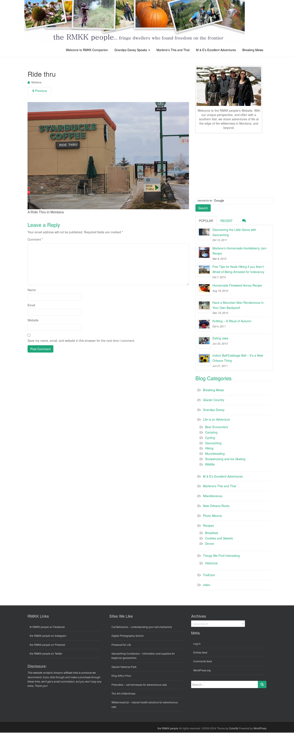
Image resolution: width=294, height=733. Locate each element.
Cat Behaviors (119, 627)
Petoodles (117, 684)
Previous (40, 91)
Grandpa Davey (213, 410)
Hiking (209, 448)
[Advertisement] (227, 164)
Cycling (210, 437)
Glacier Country (213, 400)
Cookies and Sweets (219, 538)
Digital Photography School (127, 635)
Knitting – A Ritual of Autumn (231, 321)
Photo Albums (212, 515)
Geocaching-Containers (125, 653)
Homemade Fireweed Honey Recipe (237, 285)
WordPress (260, 728)
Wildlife (210, 464)
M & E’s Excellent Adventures (216, 50)
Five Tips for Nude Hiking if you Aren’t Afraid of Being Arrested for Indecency (238, 269)
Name (32, 290)
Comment (35, 239)
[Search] (262, 684)
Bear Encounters (216, 427)
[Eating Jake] (204, 342)
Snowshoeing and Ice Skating (225, 459)
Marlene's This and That (219, 486)
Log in (197, 643)
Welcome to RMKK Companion (87, 50)
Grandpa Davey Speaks (131, 50)
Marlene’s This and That (173, 50)
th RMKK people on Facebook (47, 627)
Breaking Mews (252, 50)
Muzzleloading (215, 453)
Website (33, 320)
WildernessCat (120, 702)
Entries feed (200, 652)
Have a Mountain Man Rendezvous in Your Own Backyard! (238, 305)
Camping (211, 432)
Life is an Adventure (216, 419)
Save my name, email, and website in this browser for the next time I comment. (81, 340)
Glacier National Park (123, 667)
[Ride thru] (108, 155)
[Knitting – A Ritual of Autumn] (204, 325)
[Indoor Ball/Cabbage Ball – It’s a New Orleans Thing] (204, 359)
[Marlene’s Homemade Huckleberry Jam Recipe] (204, 252)
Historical (211, 563)
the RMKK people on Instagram (48, 635)
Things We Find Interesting (221, 555)
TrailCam (209, 575)
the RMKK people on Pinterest (47, 644)
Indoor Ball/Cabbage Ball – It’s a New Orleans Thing (237, 358)
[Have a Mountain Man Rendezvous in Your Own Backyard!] (204, 306)
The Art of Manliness (123, 693)
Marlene (36, 82)
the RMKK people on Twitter (46, 653)
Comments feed (202, 661)
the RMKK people (168, 728)
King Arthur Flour (121, 675)
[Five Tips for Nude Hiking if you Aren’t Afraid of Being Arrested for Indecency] (204, 270)
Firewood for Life (121, 644)
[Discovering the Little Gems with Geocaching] (204, 233)
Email (31, 305)
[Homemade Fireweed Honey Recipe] (204, 289)
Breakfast (211, 533)
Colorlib (233, 728)
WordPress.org (202, 670)
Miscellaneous (212, 496)
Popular (206, 220)
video (206, 585)
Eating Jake (220, 338)
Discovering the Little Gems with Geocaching (234, 232)
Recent (226, 220)
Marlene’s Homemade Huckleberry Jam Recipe (239, 250)
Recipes (208, 525)
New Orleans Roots (216, 506)
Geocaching (213, 443)
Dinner (209, 543)
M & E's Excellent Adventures (223, 476)
